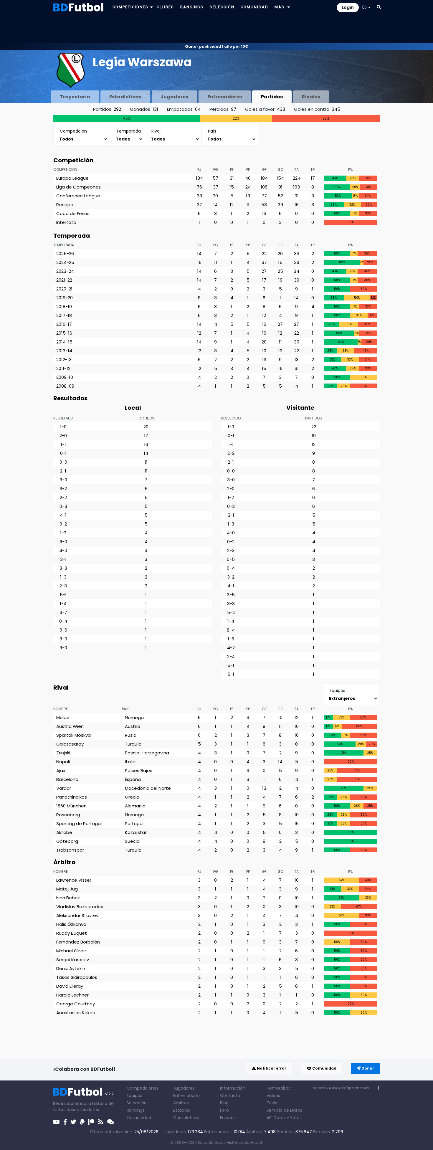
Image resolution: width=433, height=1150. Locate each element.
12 (232, 204)
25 (280, 271)
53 (264, 204)
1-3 (63, 577)
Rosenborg (68, 815)
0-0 (63, 462)
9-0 (63, 648)
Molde (63, 717)
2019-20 (64, 298)
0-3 (63, 506)
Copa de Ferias (73, 213)
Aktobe (64, 832)
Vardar (63, 788)
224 (296, 178)
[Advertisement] (216, 28)
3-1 (63, 559)
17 (313, 178)
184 (264, 178)
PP (248, 169)
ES (364, 7)
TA (296, 169)
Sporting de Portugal (79, 823)
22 (264, 253)
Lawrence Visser (73, 880)
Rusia (130, 735)
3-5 (231, 594)
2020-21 (64, 289)
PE (232, 169)
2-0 (63, 435)
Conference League (78, 196)
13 (248, 196)
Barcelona (67, 779)
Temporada (63, 244)
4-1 (63, 515)
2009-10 (64, 377)
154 (280, 178)
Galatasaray (70, 744)
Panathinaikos (71, 797)
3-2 (63, 488)
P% (350, 169)
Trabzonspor (70, 850)
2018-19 (64, 306)
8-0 (63, 639)
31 (232, 178)
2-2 (63, 497)
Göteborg (67, 841)
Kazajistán (136, 832)
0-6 (63, 630)
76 (199, 187)
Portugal (134, 823)
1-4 (63, 603)
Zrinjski (63, 753)
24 (248, 187)
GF (264, 169)
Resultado (63, 418)
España (133, 779)
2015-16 (64, 333)
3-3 (63, 568)
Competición (65, 169)
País (126, 708)
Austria (132, 726)
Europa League (72, 178)
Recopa (64, 204)
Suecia (132, 841)
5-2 (231, 612)
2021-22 (64, 280)
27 (264, 271)
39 (280, 204)
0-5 (231, 559)
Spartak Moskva (73, 735)
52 (280, 196)
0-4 (63, 621)
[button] (151, 7)
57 (215, 178)
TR (312, 169)
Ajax (60, 770)
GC (280, 169)
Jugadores (174, 96)
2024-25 (65, 262)
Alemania (135, 806)
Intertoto (66, 222)
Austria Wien (70, 726)
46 (248, 178)
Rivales (311, 96)
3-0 (63, 480)
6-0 (63, 541)
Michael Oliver (71, 951)
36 (296, 262)
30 (296, 342)
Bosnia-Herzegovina (147, 753)
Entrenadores (224, 96)
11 (248, 204)
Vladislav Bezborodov (79, 906)
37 (215, 187)
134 (199, 178)
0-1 (63, 453)
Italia (130, 762)
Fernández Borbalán (78, 942)
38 (199, 196)
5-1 (63, 594)
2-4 (231, 656)
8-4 (231, 630)
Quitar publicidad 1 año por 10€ (216, 46)
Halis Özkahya (71, 924)
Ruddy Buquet (71, 933)
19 (280, 280)
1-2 (63, 533)
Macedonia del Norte (148, 788)
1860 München (71, 806)
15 (231, 187)
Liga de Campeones (78, 187)
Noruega (134, 717)
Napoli (63, 762)
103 (296, 187)
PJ (199, 169)
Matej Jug (67, 889)
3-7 (63, 612)
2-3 (63, 586)
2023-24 (65, 271)
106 (264, 187)
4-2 (231, 648)
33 (296, 253)
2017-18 (64, 315)
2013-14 (64, 351)
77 (264, 196)
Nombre (60, 708)
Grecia (132, 797)
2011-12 (63, 368)
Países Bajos (138, 770)
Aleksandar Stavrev (77, 915)
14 (215, 204)
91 (280, 187)
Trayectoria (75, 96)
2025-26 (65, 253)
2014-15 (64, 342)
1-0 (63, 427)
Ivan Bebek (68, 898)
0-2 (63, 524)
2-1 (63, 471)
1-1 (63, 444)
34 (296, 271)
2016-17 (64, 324)
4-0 (63, 550)
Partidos (272, 96)
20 (215, 196)
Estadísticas (125, 96)
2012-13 (64, 359)
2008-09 (65, 386)
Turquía (133, 744)
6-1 (231, 674)
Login (348, 7)
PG (215, 169)
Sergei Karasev (72, 959)
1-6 (231, 639)
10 (264, 351)
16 (297, 204)
